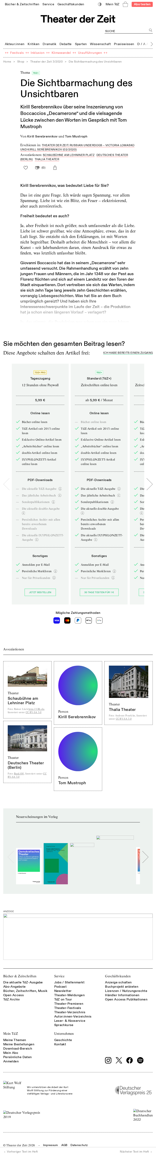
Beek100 (19, 773)
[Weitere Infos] (60, 488)
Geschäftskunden (118, 976)
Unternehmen (64, 1034)
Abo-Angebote (14, 987)
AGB (64, 1145)
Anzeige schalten (118, 982)
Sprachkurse (64, 1025)
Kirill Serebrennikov (42, 136)
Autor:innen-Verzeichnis (73, 1016)
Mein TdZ (10, 1034)
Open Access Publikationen (126, 999)
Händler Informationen (122, 995)
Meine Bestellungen (18, 1044)
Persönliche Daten (17, 1057)
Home (7, 61)
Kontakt (60, 1044)
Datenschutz (79, 1145)
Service (59, 976)
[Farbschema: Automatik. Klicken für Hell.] (100, 4)
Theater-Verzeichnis (70, 1012)
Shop (20, 61)
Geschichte (63, 1040)
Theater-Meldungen (69, 995)
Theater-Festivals (67, 1008)
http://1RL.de (36, 708)
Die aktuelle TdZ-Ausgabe (23, 982)
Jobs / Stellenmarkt (69, 982)
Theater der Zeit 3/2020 (46, 61)
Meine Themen (14, 1040)
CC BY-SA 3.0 (34, 712)
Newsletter (63, 991)
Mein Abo (10, 1053)
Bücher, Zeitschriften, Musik (25, 991)
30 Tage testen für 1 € (99, 592)
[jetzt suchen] (150, 30)
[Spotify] (140, 1060)
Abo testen (142, 4)
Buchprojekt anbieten (121, 987)
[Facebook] (129, 1060)
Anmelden (11, 1061)
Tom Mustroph (76, 136)
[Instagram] (108, 1060)
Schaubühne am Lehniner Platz (68, 155)
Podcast (60, 987)
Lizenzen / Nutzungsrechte (126, 991)
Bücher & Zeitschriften (20, 976)
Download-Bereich (17, 1049)
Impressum (50, 1145)
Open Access (13, 995)
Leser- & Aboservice (70, 1021)
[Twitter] (119, 1060)
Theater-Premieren (68, 1004)
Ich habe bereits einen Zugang (128, 353)
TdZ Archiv (11, 999)
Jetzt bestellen (40, 592)
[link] (22, 4)
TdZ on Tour (63, 999)
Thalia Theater (47, 159)
